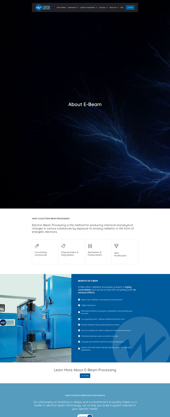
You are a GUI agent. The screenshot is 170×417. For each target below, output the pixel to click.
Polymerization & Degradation (69, 253)
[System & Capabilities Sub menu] (96, 7)
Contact (130, 7)
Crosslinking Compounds (41, 253)
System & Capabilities (87, 7)
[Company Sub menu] (107, 7)
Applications (72, 7)
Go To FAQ (85, 375)
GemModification (120, 254)
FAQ (122, 7)
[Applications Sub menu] (78, 7)
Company (102, 7)
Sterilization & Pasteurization (95, 253)
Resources (113, 7)
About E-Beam (61, 7)
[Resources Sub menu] (118, 7)
